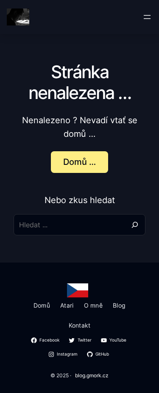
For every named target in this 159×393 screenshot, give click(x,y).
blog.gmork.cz (92, 375)
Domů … (79, 161)
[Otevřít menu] (147, 17)
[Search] (134, 224)
